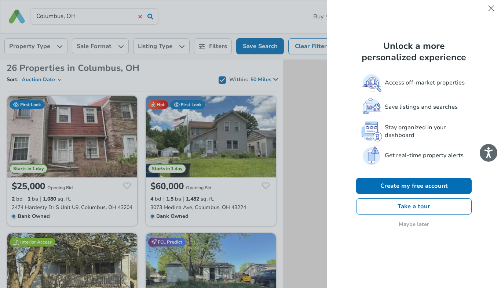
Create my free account (414, 186)
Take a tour (414, 206)
